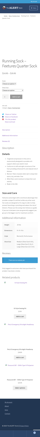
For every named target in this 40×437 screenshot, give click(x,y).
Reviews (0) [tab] (6, 141)
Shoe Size (5, 88)
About (7, 406)
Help (6, 410)
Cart (31, 432)
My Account (34, 1)
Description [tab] (6, 130)
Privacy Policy (24, 426)
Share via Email (10, 122)
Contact (7, 414)
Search (20, 433)
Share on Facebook (11, 117)
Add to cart (16, 97)
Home (5, 16)
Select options (20, 388)
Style (4, 81)
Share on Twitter (11, 114)
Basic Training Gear (14, 16)
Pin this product (10, 119)
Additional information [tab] (10, 135)
